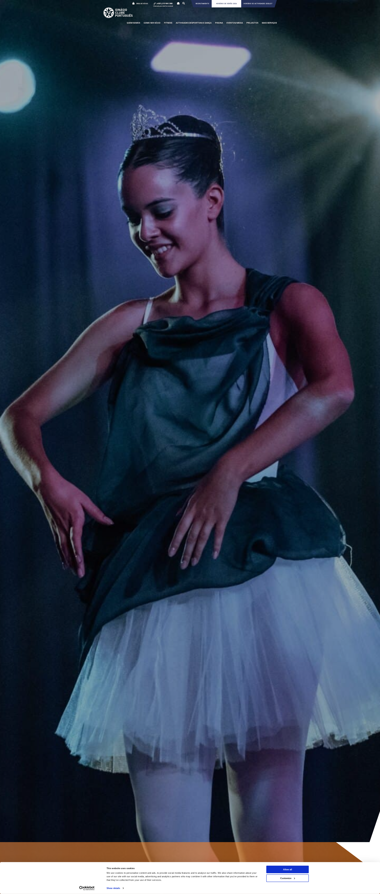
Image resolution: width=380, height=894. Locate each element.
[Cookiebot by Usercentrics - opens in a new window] (87, 888)
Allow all (287, 869)
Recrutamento (202, 4)
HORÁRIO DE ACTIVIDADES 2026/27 (258, 4)
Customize (285, 878)
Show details (113, 888)
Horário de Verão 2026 (226, 4)
